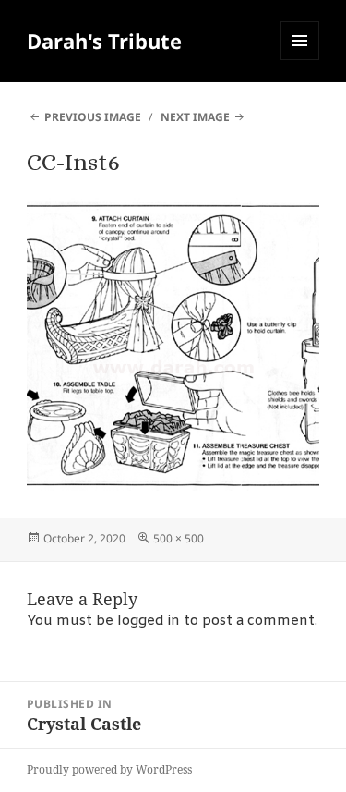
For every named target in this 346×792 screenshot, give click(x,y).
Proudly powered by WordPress (109, 769)
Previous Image (92, 117)
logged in (148, 621)
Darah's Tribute (104, 41)
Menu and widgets (300, 59)
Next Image (195, 117)
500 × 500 (178, 538)
